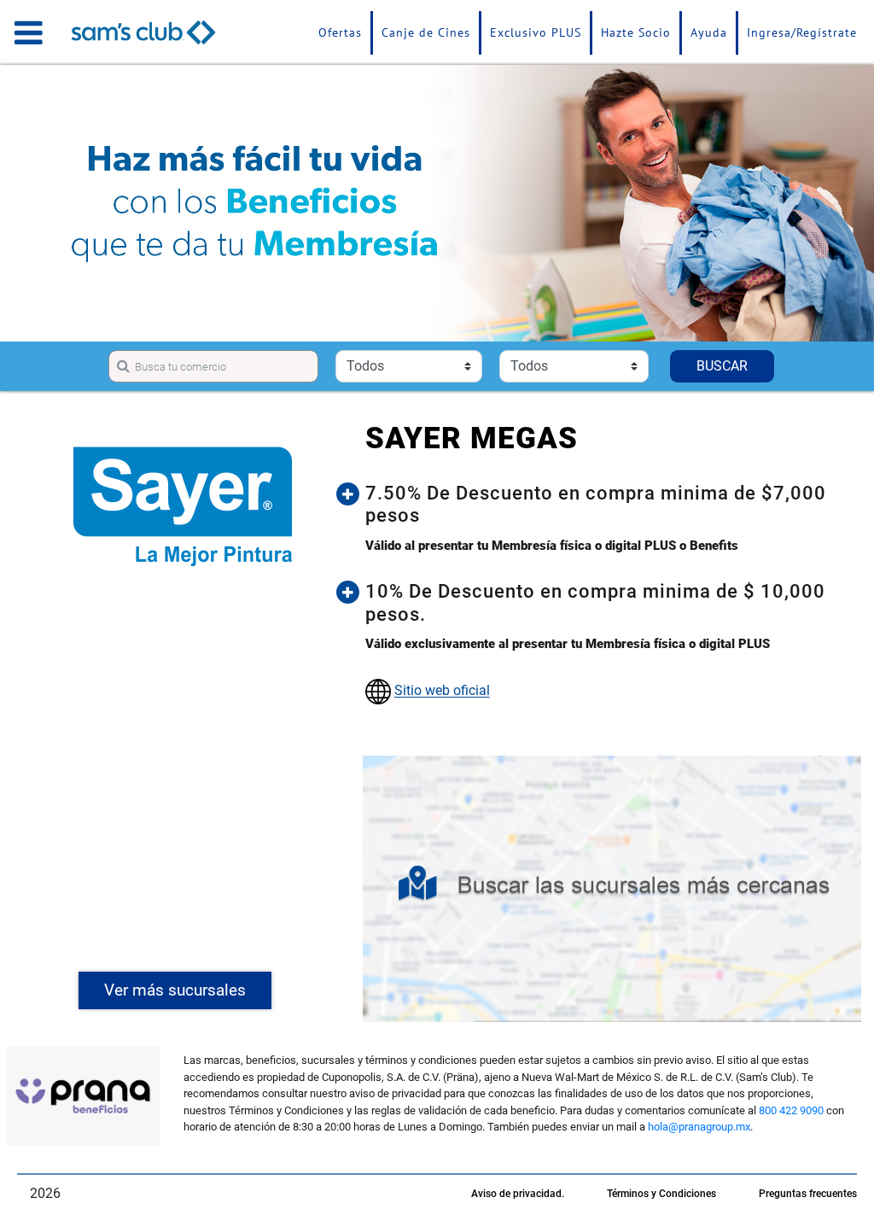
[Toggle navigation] (28, 32)
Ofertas (340, 32)
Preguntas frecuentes (808, 1194)
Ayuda (708, 32)
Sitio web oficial (442, 691)
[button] (606, 505)
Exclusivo (535, 32)
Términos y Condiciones (661, 1194)
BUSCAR (722, 366)
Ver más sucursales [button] (175, 990)
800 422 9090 (791, 1110)
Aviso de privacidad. (517, 1194)
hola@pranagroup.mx (699, 1126)
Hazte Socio (636, 32)
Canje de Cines (426, 32)
